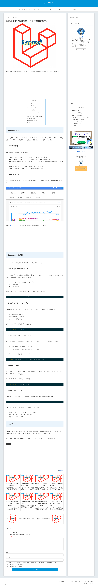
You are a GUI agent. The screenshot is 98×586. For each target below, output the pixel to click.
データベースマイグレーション (35, 116)
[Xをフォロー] (79, 49)
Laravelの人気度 (32, 107)
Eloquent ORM (31, 118)
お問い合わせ (90, 581)
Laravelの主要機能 (31, 110)
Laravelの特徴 (31, 105)
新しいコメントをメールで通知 (15, 564)
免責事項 (84, 581)
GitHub (11, 225)
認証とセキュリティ (32, 120)
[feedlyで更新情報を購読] (83, 49)
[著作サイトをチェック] (77, 49)
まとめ (28, 122)
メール (8, 557)
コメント (9, 537)
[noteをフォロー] (81, 49)
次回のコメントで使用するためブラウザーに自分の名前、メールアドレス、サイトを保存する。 (32, 562)
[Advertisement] (34, 86)
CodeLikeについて (64, 581)
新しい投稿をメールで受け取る (15, 566)
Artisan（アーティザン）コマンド (35, 112)
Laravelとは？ (30, 103)
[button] (91, 17)
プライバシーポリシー (75, 581)
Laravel (9, 444)
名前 (7, 552)
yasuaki (81, 37)
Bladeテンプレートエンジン (34, 114)
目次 (33, 100)
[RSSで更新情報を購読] (85, 49)
